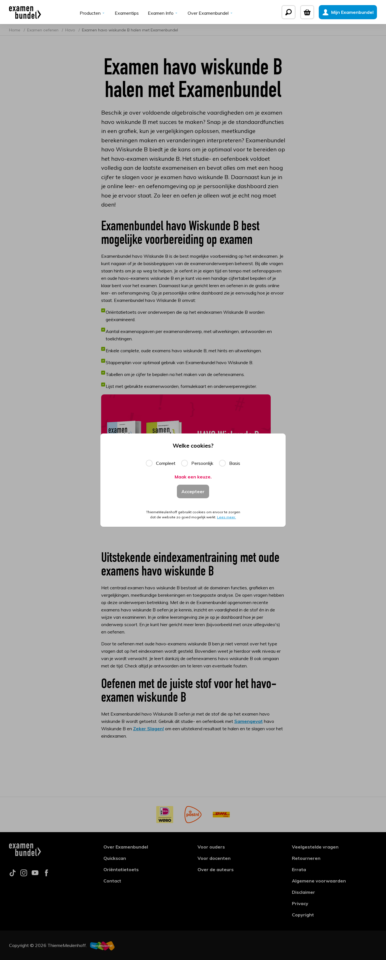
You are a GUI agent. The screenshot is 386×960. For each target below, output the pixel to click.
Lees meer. (226, 517)
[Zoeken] (288, 12)
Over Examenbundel (208, 13)
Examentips (127, 13)
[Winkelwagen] (307, 12)
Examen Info (161, 13)
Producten (90, 13)
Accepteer (193, 491)
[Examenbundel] (25, 12)
